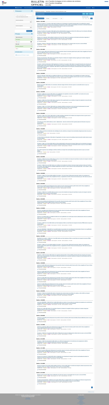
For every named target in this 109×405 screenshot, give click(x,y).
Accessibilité (28, 397)
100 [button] (91, 18)
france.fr (81, 400)
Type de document (19, 37)
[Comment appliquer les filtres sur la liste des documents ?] (31, 33)
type (61, 18)
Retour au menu (91, 391)
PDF (83, 13)
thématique (47, 18)
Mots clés (17, 44)
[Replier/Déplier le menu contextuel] (13, 11)
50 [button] (88, 18)
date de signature (55, 18)
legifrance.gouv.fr (81, 397)
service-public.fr (81, 396)
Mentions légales (28, 398)
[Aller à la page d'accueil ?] (107, 1)
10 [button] (83, 18)
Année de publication (19, 46)
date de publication (40, 18)
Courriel (91, 13)
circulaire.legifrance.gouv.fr (81, 398)
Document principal (42, 28)
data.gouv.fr (81, 401)
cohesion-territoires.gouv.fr (81, 403)
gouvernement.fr (81, 399)
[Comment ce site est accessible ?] (105, 1)
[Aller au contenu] (106, 1)
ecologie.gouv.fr (81, 402)
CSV (87, 13)
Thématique (18, 39)
